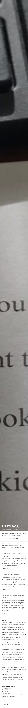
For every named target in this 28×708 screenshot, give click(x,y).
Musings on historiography (10, 575)
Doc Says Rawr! (10, 526)
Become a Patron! (14, 538)
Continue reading (6, 568)
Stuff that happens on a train (11, 554)
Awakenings (5, 654)
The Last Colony (12, 654)
